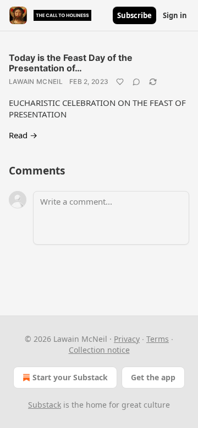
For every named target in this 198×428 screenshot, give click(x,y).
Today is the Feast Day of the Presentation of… (71, 63)
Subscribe (134, 15)
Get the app (153, 377)
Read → (23, 134)
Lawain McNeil (36, 81)
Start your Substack (70, 377)
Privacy (127, 339)
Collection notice (99, 350)
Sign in (175, 15)
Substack (44, 404)
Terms (157, 339)
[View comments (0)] (136, 81)
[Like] (120, 81)
